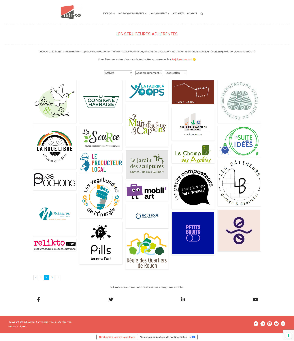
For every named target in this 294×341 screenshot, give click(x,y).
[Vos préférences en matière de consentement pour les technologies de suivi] (289, 336)
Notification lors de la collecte (117, 337)
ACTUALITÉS (178, 13)
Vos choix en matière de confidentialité (163, 337)
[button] (202, 14)
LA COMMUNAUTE (158, 13)
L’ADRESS (107, 13)
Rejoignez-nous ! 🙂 (184, 59)
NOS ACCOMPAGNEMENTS (131, 13)
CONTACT (192, 13)
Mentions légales (17, 326)
